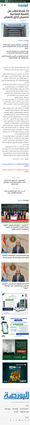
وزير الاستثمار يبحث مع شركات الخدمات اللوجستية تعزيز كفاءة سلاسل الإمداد (17, 52)
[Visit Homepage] (23, 5)
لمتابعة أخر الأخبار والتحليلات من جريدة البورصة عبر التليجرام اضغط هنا (15, 171)
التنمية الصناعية (16, 159)
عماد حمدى (22, 20)
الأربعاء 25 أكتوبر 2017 (11, 20)
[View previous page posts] (16, 62)
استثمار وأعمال (5, 221)
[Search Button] (2, 5)
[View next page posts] (13, 62)
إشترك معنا (15, 409)
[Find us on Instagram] (13, 420)
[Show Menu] (5, 5)
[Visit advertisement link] (15, 1)
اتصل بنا (16, 412)
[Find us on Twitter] (25, 420)
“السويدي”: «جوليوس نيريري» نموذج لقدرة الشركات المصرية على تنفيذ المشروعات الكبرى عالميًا (15, 46)
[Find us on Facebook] (28, 420)
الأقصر (22, 159)
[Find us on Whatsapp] (16, 420)
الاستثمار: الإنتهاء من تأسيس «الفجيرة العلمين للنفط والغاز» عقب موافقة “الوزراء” (15, 57)
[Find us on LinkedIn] (22, 420)
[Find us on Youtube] (19, 420)
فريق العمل (7, 409)
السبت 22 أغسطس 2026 (23, 231)
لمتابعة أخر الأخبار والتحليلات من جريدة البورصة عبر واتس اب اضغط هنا (15, 165)
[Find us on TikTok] (10, 420)
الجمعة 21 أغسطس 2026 (23, 290)
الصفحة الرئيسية (24, 409)
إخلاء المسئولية (24, 412)
